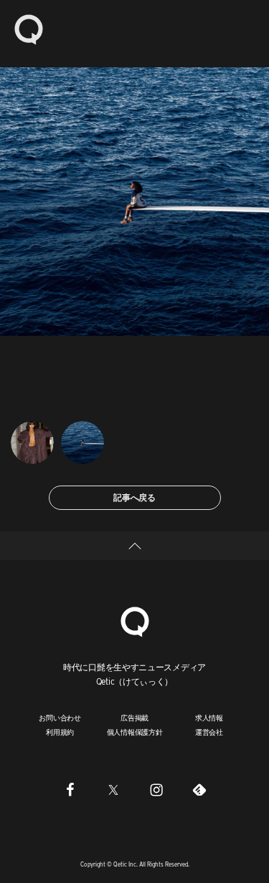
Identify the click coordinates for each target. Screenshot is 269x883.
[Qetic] (29, 29)
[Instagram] (156, 790)
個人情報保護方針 (135, 732)
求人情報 (209, 717)
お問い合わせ (60, 717)
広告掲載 (134, 717)
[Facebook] (70, 790)
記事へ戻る (134, 497)
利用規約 (60, 732)
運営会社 (209, 732)
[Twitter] (113, 790)
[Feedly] (199, 790)
